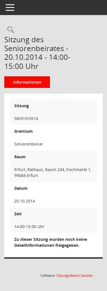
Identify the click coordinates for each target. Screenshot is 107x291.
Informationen (27, 82)
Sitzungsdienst (74, 275)
